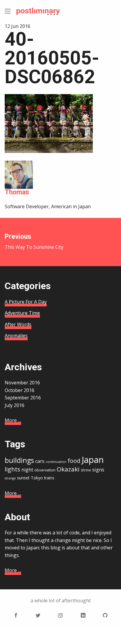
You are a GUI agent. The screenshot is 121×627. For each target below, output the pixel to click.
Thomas (17, 192)
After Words (18, 324)
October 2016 (19, 390)
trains (49, 478)
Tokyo (37, 478)
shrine (86, 470)
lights (12, 469)
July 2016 (14, 405)
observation (45, 470)
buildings (19, 460)
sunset (23, 478)
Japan (93, 460)
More (13, 420)
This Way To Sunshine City (34, 242)
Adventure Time (22, 313)
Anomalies (16, 335)
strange (10, 478)
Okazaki (68, 469)
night (27, 469)
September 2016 (23, 397)
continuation (56, 461)
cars (39, 461)
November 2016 (22, 382)
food (74, 461)
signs (98, 469)
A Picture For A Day (26, 302)
